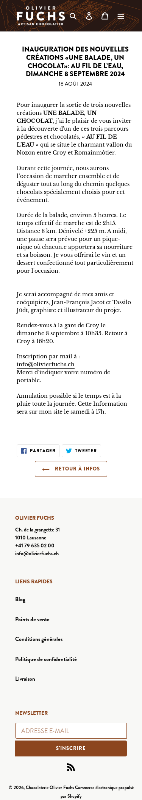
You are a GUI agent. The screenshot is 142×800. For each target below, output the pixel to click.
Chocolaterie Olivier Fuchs (50, 787)
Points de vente (32, 619)
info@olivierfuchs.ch (46, 364)
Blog (20, 599)
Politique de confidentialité (46, 659)
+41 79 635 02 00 (35, 545)
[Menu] (121, 16)
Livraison (25, 679)
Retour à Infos (76, 468)
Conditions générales (38, 639)
